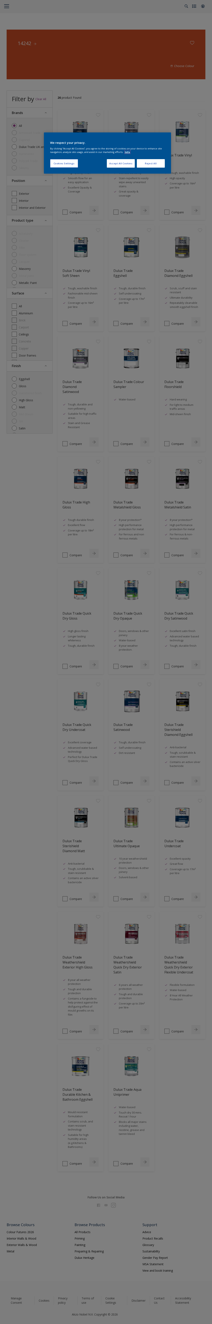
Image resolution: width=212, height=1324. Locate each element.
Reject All (151, 163)
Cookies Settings (64, 163)
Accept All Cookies (120, 163)
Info (127, 152)
